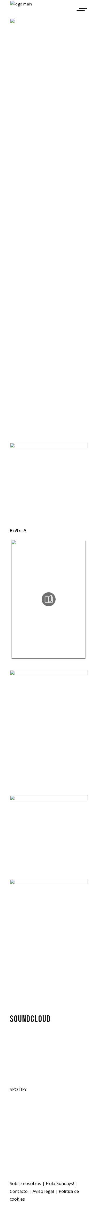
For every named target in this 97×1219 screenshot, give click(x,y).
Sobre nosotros (25, 1183)
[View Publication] (48, 599)
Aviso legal (43, 1191)
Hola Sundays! (60, 1183)
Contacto (19, 1191)
